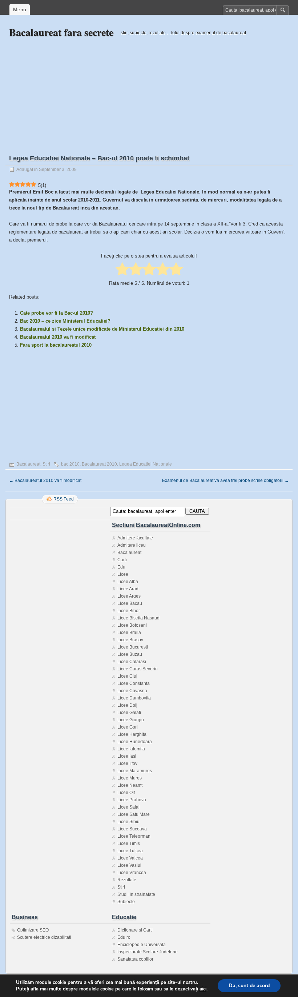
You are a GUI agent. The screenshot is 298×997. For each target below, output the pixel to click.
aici (203, 989)
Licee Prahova (131, 799)
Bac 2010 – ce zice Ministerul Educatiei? (65, 321)
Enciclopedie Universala (141, 944)
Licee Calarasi (131, 661)
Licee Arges (129, 596)
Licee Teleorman (133, 836)
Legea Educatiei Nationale (145, 464)
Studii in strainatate (136, 894)
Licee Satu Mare (133, 814)
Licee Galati (129, 712)
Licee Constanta (133, 683)
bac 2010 (70, 464)
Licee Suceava (132, 829)
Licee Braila (129, 632)
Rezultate (126, 879)
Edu (121, 567)
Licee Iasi (126, 756)
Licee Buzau (129, 654)
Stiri (46, 464)
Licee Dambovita (134, 698)
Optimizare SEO (33, 930)
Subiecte (126, 901)
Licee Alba (127, 581)
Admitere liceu (131, 545)
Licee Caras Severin (137, 668)
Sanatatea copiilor (135, 959)
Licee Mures (129, 778)
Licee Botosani (132, 625)
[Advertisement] (149, 90)
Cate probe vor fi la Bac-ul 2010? (56, 313)
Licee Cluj (127, 676)
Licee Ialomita (131, 748)
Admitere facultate (135, 538)
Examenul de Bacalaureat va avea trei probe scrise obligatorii (225, 480)
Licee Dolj (127, 705)
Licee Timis (128, 843)
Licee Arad (127, 588)
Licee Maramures (134, 770)
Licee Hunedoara (134, 741)
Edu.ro (123, 937)
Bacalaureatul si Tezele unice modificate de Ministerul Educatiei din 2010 (102, 329)
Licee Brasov (130, 639)
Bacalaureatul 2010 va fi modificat (58, 337)
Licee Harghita (131, 734)
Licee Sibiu (128, 821)
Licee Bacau (129, 603)
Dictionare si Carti (135, 930)
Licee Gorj (127, 727)
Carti (122, 559)
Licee (122, 574)
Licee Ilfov (127, 763)
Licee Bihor (128, 610)
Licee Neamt (129, 785)
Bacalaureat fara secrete (61, 32)
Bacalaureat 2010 (99, 464)
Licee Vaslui (129, 865)
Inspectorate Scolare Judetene (147, 951)
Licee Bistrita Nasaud (138, 618)
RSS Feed (63, 499)
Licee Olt (126, 792)
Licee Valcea (130, 858)
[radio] (122, 269)
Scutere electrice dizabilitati (44, 937)
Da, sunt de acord (249, 985)
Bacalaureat (28, 464)
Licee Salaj (128, 807)
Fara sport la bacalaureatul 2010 (56, 345)
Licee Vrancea (131, 872)
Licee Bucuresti (132, 647)
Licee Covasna (132, 690)
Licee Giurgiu (130, 719)
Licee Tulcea (130, 850)
